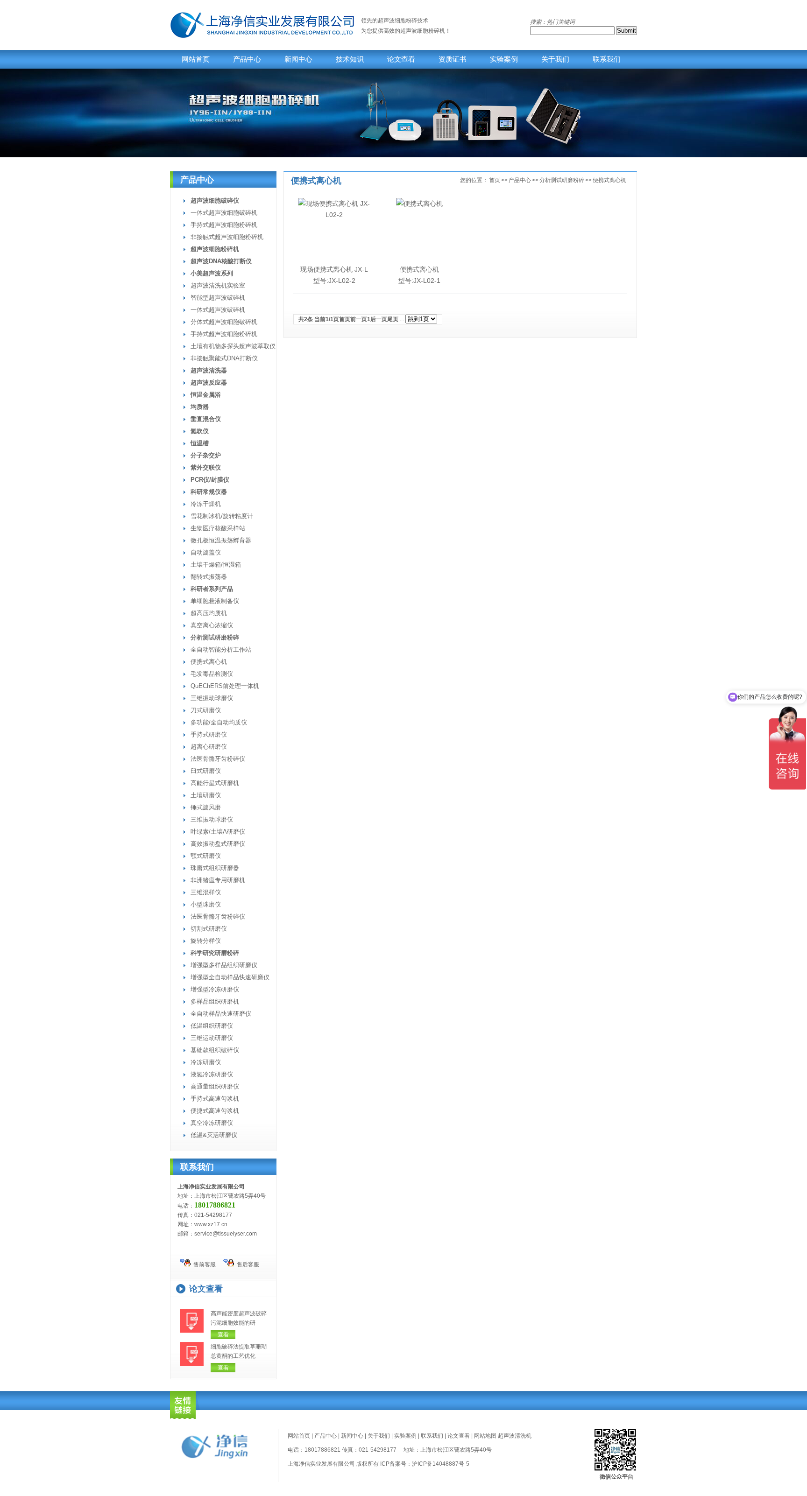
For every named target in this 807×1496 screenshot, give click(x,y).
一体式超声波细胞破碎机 (224, 212)
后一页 (378, 319)
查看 (223, 1334)
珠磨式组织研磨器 (215, 867)
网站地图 (485, 1436)
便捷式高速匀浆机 (215, 1110)
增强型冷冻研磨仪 (215, 989)
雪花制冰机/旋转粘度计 (222, 516)
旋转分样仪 (206, 940)
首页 (494, 180)
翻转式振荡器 (209, 576)
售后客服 (246, 1264)
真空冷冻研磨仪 (212, 1122)
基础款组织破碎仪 (215, 1050)
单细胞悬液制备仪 (215, 600)
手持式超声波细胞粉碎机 (224, 224)
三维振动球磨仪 (212, 698)
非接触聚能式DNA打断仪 (224, 358)
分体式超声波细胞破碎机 (224, 321)
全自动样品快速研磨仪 (221, 1013)
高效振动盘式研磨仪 (218, 843)
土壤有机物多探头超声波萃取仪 (233, 346)
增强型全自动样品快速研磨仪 (230, 977)
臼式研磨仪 (206, 770)
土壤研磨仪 (206, 795)
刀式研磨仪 (206, 710)
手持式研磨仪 (209, 734)
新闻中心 (298, 59)
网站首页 (196, 59)
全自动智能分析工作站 (221, 649)
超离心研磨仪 (209, 746)
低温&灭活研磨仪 (214, 1134)
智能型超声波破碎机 (218, 297)
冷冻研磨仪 (206, 1062)
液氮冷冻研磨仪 (212, 1074)
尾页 (392, 319)
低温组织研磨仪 (212, 1025)
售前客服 (203, 1264)
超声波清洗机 (514, 1436)
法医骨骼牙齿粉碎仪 (218, 758)
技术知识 (350, 59)
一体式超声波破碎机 (218, 309)
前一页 (358, 319)
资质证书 (453, 59)
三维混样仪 (206, 892)
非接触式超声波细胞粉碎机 (227, 236)
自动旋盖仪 (206, 552)
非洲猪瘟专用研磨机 (218, 880)
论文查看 (401, 59)
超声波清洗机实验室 (218, 285)
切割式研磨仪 (209, 928)
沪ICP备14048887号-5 (440, 1464)
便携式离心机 (209, 661)
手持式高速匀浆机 (215, 1098)
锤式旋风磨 (206, 807)
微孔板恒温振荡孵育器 (221, 540)
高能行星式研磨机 (215, 783)
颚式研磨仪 (206, 855)
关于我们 (555, 59)
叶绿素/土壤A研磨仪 (218, 831)
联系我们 (607, 59)
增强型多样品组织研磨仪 (224, 965)
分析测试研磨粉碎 (561, 180)
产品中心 (247, 59)
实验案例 (504, 59)
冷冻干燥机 (206, 503)
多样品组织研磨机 (215, 1001)
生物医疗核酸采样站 (218, 528)
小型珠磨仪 (206, 904)
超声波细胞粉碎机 (422, 31)
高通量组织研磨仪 (215, 1086)
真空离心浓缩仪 (212, 625)
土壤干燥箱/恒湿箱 (216, 564)
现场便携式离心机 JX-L (334, 269)
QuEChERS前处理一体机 (225, 685)
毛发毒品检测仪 (212, 673)
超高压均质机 (209, 613)
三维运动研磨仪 (212, 1037)
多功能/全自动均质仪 (219, 722)
